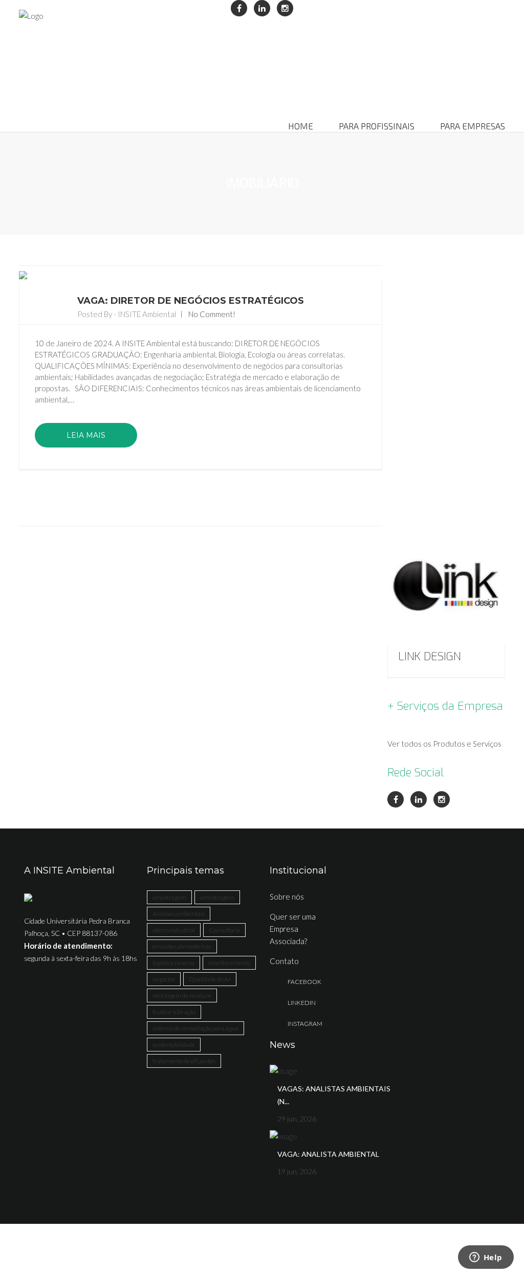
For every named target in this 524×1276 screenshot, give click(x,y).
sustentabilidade (173, 1044)
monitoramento (229, 963)
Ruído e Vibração (173, 1012)
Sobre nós (287, 896)
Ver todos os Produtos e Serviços (444, 743)
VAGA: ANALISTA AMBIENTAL (328, 1154)
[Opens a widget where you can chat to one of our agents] (485, 1258)
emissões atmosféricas (181, 946)
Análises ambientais (178, 913)
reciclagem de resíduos (181, 995)
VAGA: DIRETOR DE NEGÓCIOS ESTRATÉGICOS (190, 300)
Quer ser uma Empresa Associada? (293, 929)
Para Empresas (472, 126)
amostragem (169, 897)
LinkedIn (302, 1002)
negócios (163, 979)
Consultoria (224, 930)
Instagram (305, 1023)
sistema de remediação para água (195, 1028)
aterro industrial (173, 930)
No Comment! (211, 314)
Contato (284, 961)
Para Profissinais (376, 126)
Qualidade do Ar (210, 979)
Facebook (304, 982)
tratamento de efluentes (183, 1061)
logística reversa (173, 963)
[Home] (31, 15)
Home (300, 126)
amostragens (217, 897)
